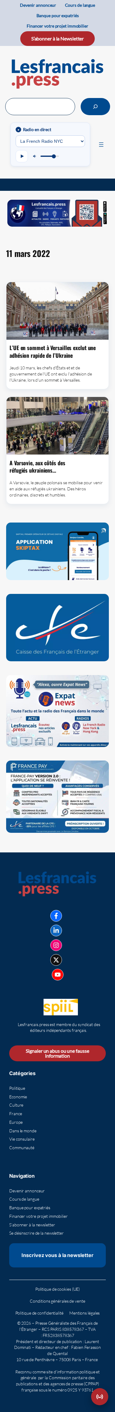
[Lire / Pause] (22, 156)
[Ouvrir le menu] (101, 144)
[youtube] (57, 974)
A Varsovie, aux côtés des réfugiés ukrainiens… (37, 466)
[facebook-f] (56, 916)
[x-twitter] (56, 960)
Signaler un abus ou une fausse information (57, 1053)
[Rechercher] (95, 106)
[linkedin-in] (56, 930)
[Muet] (35, 156)
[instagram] (56, 945)
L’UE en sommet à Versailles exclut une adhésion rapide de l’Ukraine (53, 351)
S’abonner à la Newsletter (57, 38)
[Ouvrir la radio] (99, 1396)
